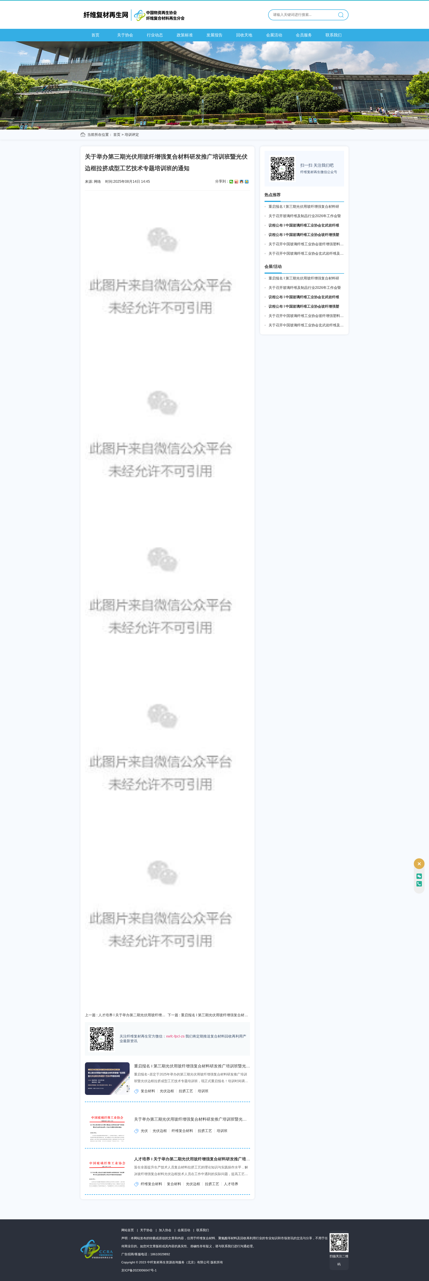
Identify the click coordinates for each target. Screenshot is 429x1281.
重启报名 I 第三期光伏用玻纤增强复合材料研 (304, 206)
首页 (95, 35)
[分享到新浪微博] (236, 181)
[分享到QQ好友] (242, 181)
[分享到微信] (231, 181)
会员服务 (304, 35)
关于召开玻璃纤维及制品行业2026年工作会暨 (305, 216)
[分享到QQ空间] (247, 181)
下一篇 (209, 1015)
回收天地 (244, 35)
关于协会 (125, 35)
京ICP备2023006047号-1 (139, 1270)
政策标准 (185, 35)
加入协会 (165, 1230)
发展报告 (214, 35)
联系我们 (334, 35)
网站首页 (127, 1230)
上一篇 (126, 1015)
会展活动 (274, 35)
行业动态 (155, 35)
